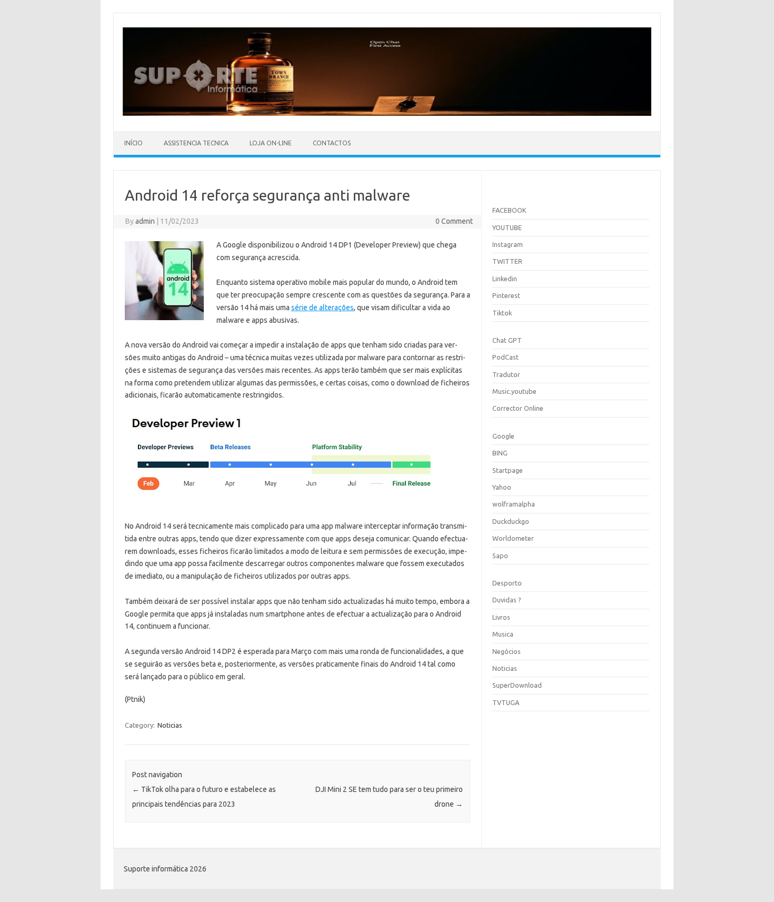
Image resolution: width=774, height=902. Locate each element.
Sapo (500, 555)
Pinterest (506, 295)
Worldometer (513, 538)
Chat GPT (507, 340)
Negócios (506, 651)
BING (500, 453)
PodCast (505, 357)
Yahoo (501, 487)
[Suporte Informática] (387, 113)
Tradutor (506, 374)
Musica (502, 634)
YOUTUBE (507, 227)
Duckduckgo (510, 521)
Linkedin (504, 278)
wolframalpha (513, 504)
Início (133, 143)
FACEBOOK (509, 210)
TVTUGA (505, 702)
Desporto (507, 583)
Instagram (507, 244)
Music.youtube (514, 391)
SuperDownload (517, 685)
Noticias (169, 725)
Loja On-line (271, 143)
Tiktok (502, 312)
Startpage (507, 470)
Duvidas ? (506, 599)
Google (503, 436)
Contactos (332, 143)
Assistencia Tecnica (196, 143)
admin (145, 221)
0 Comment (454, 221)
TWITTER (507, 261)
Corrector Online (517, 408)
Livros (501, 617)
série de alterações (322, 307)
